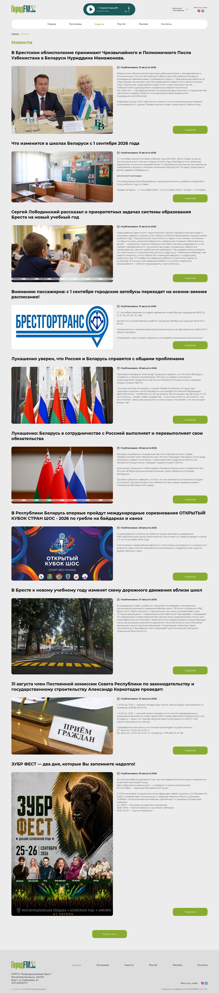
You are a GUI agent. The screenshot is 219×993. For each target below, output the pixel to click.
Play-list (121, 24)
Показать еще (109, 934)
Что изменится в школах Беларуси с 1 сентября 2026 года (75, 143)
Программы (75, 24)
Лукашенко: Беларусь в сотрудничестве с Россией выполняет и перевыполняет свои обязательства (107, 436)
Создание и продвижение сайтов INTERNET (184, 989)
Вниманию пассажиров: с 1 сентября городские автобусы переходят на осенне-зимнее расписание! (109, 294)
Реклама (143, 24)
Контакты (166, 24)
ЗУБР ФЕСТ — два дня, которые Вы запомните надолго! (73, 764)
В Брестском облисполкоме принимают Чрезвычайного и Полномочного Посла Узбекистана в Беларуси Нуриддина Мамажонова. (101, 55)
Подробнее (190, 130)
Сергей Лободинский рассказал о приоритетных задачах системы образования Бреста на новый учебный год (101, 214)
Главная (51, 24)
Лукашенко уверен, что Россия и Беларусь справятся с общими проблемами (97, 358)
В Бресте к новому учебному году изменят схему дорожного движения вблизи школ (106, 590)
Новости (129, 965)
